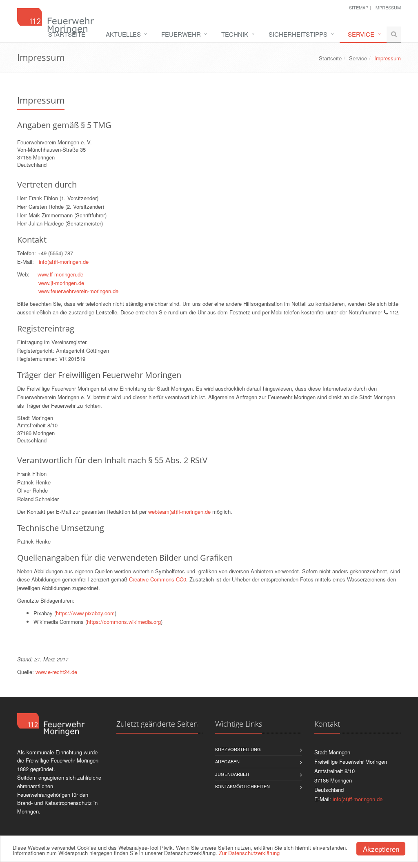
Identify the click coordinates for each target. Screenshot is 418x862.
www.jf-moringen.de (61, 283)
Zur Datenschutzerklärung (249, 853)
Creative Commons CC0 (157, 579)
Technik (234, 34)
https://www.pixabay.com (85, 613)
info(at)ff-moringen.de (64, 261)
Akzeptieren (381, 849)
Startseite (66, 34)
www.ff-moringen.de (60, 274)
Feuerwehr (181, 34)
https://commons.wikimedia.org (124, 622)
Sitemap (358, 7)
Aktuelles (123, 34)
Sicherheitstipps (298, 34)
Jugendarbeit (232, 774)
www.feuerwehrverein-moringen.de (78, 291)
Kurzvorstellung (238, 749)
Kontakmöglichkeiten (242, 786)
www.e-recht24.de (56, 672)
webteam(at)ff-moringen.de (179, 511)
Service (361, 34)
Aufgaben (227, 761)
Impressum (387, 7)
